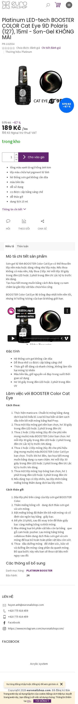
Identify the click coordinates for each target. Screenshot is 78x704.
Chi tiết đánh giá (51, 48)
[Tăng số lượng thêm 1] (16, 155)
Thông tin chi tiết (12, 209)
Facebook (14, 623)
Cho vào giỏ (36, 157)
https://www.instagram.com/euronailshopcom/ (36, 629)
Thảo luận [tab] (22, 246)
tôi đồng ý (42, 701)
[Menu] (69, 5)
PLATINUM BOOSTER (39, 571)
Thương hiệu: (18, 52)
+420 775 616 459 (18, 611)
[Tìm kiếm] (48, 5)
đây (29, 701)
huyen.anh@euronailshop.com (26, 605)
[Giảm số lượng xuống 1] (16, 159)
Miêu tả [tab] (9, 246)
